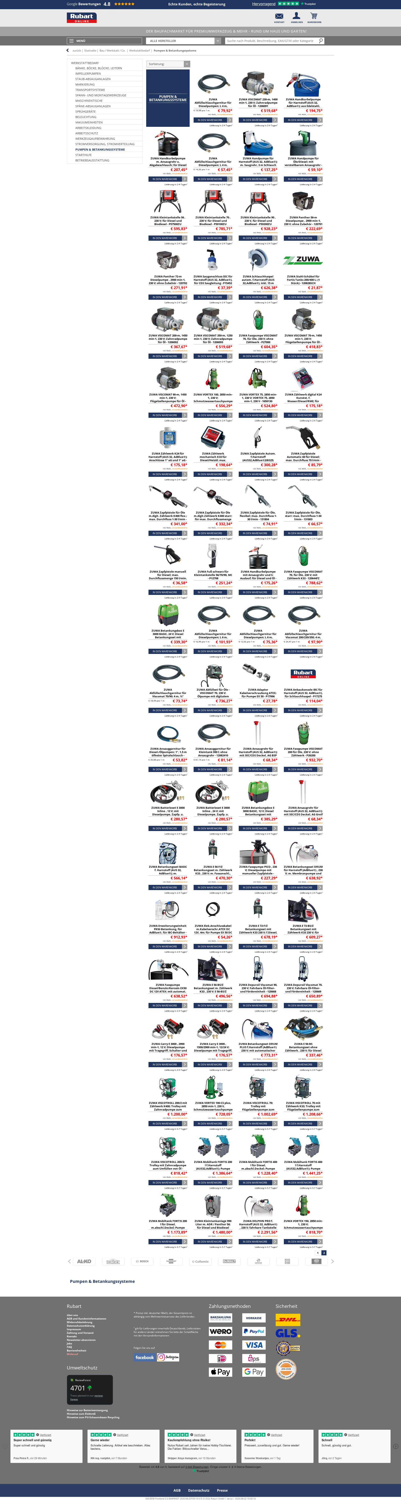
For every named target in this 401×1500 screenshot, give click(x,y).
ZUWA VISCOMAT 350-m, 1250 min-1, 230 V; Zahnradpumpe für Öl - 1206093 (213, 339)
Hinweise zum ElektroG (81, 1414)
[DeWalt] (227, 1261)
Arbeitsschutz (86, 133)
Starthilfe (83, 155)
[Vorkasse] (254, 1321)
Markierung (85, 84)
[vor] (332, 1261)
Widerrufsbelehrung (79, 1322)
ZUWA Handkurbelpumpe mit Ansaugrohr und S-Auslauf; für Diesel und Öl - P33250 (258, 576)
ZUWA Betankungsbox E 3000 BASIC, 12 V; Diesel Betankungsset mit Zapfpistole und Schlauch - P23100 (258, 814)
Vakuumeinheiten (89, 122)
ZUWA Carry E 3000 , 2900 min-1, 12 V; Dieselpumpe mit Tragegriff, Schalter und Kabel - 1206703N (168, 1049)
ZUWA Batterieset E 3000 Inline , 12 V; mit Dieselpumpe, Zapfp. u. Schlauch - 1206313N (168, 813)
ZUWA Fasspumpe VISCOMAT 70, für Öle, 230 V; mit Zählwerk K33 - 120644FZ (303, 575)
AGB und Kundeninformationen (86, 1318)
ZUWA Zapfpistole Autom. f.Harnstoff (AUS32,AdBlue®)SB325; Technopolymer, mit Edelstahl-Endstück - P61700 (258, 460)
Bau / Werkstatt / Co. (112, 50)
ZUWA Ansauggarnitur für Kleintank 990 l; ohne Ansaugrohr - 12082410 (213, 752)
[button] (279, 17)
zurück (77, 50)
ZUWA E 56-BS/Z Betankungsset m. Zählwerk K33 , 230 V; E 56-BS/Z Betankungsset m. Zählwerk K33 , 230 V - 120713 (213, 991)
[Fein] (285, 1261)
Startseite (90, 50)
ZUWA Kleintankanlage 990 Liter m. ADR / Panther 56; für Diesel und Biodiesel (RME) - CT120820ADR (213, 1226)
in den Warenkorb (210, 120)
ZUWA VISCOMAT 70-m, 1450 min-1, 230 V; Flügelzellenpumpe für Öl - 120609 (303, 340)
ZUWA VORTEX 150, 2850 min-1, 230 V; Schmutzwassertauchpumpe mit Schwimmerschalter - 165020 (303, 1227)
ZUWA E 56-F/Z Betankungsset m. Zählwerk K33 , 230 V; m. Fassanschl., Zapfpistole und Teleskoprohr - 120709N (213, 873)
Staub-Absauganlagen (93, 79)
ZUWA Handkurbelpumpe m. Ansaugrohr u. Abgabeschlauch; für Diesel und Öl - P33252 (168, 163)
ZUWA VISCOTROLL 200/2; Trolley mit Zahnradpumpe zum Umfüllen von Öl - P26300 (168, 1167)
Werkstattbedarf (139, 50)
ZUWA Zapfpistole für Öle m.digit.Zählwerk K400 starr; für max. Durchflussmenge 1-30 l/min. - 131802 (213, 517)
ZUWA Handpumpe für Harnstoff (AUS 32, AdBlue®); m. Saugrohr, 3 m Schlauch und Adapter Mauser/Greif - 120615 (258, 165)
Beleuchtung (85, 117)
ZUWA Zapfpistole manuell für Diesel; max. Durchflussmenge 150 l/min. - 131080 (168, 576)
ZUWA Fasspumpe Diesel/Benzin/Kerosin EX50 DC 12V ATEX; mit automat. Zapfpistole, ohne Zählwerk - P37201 (167, 991)
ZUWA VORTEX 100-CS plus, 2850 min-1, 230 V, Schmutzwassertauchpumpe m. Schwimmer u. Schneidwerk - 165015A (213, 1109)
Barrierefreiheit (76, 1350)
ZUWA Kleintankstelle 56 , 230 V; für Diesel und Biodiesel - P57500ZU (167, 220)
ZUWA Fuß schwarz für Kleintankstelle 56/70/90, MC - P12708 (213, 575)
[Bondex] (111, 1261)
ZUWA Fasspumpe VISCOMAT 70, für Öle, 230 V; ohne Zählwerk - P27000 (258, 339)
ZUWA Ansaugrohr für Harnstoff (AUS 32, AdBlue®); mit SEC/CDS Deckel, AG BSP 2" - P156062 (258, 754)
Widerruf (72, 1354)
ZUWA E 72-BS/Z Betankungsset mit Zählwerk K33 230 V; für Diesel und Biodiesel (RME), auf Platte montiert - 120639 (303, 932)
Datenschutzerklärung (81, 1325)
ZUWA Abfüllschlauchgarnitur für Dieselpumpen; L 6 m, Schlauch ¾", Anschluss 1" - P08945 (258, 637)
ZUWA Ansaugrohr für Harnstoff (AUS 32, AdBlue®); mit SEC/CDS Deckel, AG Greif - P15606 (303, 813)
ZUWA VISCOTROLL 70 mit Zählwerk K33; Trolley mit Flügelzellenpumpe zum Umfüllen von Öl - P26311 (303, 1108)
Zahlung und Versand (80, 1333)
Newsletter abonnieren (81, 1340)
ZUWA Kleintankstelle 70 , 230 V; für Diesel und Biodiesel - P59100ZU (213, 220)
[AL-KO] (82, 1261)
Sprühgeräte (85, 111)
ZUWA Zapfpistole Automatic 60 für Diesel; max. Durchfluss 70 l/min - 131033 (303, 458)
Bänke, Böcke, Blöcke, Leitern (98, 68)
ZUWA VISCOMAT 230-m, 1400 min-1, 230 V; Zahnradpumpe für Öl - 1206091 (258, 102)
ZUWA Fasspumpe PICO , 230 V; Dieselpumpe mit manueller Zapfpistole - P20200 (258, 872)
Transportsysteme (90, 90)
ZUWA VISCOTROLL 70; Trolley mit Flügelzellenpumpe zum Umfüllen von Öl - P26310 (258, 1108)
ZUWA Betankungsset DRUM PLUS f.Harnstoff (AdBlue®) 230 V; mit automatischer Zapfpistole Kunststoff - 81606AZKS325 (258, 1050)
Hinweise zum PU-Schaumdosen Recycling (93, 1417)
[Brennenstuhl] (169, 1261)
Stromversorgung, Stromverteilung (105, 144)
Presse (222, 1490)
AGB (177, 1490)
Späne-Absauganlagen (93, 106)
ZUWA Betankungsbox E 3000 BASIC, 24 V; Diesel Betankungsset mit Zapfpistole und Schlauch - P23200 (168, 637)
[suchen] (321, 41)
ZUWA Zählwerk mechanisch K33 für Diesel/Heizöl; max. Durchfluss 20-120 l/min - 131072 (213, 460)
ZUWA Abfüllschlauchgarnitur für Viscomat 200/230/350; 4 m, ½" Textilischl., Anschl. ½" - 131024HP (303, 637)
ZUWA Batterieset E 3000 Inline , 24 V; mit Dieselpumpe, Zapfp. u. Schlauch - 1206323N (213, 813)
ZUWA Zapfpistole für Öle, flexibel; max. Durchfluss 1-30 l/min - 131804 (258, 516)
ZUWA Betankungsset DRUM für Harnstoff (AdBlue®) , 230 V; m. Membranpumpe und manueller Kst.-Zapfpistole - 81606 (303, 873)
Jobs (69, 1343)
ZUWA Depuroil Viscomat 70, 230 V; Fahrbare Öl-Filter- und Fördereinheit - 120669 (303, 988)
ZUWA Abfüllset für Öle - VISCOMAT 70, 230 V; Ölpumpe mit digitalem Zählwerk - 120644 (213, 695)
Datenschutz (198, 1490)
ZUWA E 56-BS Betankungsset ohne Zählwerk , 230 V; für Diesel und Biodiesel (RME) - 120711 (303, 1049)
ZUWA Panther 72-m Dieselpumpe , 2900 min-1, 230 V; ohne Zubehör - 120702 (168, 280)
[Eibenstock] (256, 1261)
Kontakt (72, 1336)
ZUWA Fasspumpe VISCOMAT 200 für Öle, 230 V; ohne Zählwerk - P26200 (303, 752)
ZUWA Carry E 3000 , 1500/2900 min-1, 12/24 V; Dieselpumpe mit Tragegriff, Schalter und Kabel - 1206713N (213, 1050)
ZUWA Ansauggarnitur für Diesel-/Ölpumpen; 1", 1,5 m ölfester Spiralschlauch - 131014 (168, 754)
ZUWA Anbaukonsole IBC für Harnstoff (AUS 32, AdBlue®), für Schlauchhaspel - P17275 (303, 693)
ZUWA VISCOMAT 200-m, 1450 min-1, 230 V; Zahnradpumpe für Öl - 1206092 (168, 339)
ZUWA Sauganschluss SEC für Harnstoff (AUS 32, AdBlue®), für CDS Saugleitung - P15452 (213, 280)
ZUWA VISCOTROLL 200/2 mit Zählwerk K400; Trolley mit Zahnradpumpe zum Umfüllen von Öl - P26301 (168, 1108)
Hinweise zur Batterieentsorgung (87, 1410)
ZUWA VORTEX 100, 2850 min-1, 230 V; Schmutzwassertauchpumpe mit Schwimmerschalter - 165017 (213, 401)
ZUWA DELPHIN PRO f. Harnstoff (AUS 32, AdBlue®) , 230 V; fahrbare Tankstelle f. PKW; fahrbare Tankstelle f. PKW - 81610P (258, 1227)
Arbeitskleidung (88, 128)
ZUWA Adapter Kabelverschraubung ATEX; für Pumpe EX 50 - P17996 (258, 693)
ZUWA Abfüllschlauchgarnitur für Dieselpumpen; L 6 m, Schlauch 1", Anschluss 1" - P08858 (213, 637)
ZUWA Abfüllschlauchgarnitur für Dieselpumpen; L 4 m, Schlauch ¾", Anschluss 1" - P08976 (213, 165)
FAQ (69, 1347)
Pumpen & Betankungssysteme (175, 50)
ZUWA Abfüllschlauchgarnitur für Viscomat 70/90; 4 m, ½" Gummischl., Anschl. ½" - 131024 (168, 696)
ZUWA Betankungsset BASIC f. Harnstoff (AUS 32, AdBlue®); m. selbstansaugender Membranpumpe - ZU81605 (168, 873)
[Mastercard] (220, 1348)
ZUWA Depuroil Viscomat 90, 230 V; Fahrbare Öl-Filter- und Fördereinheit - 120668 (258, 988)
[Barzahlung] (220, 1321)
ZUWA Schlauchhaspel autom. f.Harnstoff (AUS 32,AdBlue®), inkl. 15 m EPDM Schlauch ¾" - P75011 (258, 281)
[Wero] (220, 1335)
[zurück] (69, 1261)
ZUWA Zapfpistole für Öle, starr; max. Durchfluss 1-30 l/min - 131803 (303, 516)
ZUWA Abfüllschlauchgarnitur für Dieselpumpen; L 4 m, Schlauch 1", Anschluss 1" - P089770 (213, 106)
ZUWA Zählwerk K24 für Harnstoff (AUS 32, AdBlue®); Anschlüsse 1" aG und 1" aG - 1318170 (167, 458)
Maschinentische (89, 101)
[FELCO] (314, 1261)
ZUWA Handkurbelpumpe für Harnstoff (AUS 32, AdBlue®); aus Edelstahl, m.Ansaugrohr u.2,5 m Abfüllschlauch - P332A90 (303, 106)
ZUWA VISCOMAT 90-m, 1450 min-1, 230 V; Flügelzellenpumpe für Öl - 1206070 (168, 399)
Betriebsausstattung (92, 160)
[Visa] (254, 1348)
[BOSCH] (140, 1261)
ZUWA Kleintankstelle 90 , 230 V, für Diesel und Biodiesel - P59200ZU (258, 220)
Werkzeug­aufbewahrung (95, 139)
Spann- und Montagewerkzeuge (100, 95)
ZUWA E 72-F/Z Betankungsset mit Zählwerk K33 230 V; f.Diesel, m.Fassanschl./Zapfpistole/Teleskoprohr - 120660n (266, 932)
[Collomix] (198, 1261)
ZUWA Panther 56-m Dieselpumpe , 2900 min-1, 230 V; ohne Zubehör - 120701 (303, 220)
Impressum (74, 1329)
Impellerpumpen (88, 74)
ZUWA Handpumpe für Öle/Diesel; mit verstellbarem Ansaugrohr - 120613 (303, 163)
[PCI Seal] (286, 1378)
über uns (72, 1315)
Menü (80, 41)
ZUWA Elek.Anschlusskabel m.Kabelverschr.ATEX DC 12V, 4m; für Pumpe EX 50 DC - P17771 (213, 931)
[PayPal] (254, 1335)
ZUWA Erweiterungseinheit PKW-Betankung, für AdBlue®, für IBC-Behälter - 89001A (168, 931)
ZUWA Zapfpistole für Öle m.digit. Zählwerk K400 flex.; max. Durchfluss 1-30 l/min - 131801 (168, 517)
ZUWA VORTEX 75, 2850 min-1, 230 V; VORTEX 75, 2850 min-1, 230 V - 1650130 (258, 398)
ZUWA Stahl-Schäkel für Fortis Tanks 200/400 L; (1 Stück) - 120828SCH (303, 280)
